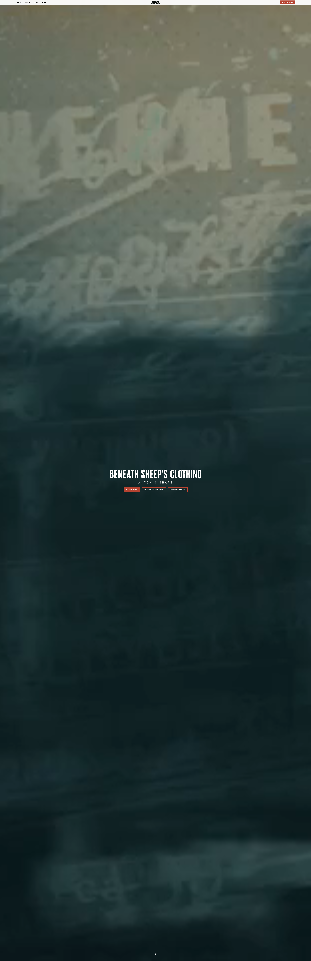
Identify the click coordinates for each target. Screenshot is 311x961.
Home (44, 2)
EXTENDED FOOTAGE (154, 490)
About (36, 2)
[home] (155, 2)
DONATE (27, 2)
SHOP (19, 2)
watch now (288, 2)
